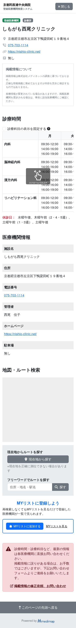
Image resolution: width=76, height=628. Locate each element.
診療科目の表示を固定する (26, 128)
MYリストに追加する (27, 526)
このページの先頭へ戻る (40, 607)
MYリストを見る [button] (56, 526)
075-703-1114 (18, 45)
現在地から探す (40, 459)
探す (63, 487)
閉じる (65, 6)
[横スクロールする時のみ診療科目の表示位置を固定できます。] (48, 128)
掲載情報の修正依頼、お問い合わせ (40, 585)
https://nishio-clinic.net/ (24, 51)
